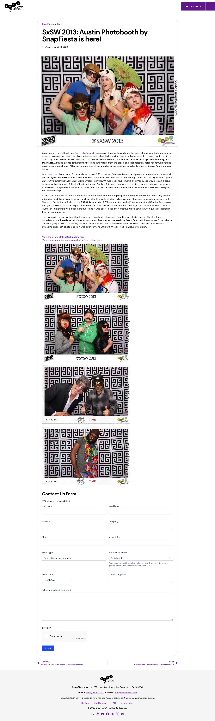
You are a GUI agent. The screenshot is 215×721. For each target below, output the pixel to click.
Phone (46, 537)
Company (113, 521)
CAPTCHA (46, 628)
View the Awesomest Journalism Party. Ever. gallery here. (72, 240)
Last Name (115, 506)
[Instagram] (112, 714)
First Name (48, 506)
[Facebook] (107, 714)
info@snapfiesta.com (126, 692)
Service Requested (118, 552)
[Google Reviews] (92, 714)
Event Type (47, 552)
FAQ (114, 703)
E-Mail (46, 521)
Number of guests (117, 574)
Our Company (101, 703)
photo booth (54, 174)
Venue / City (115, 537)
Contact (85, 703)
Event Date (48, 574)
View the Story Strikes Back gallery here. (63, 236)
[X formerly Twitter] (117, 714)
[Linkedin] (102, 714)
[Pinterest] (122, 714)
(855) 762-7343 (95, 692)
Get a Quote (193, 6)
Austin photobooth (84, 152)
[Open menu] (210, 6)
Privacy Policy (127, 703)
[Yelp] (97, 714)
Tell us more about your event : (57, 590)
